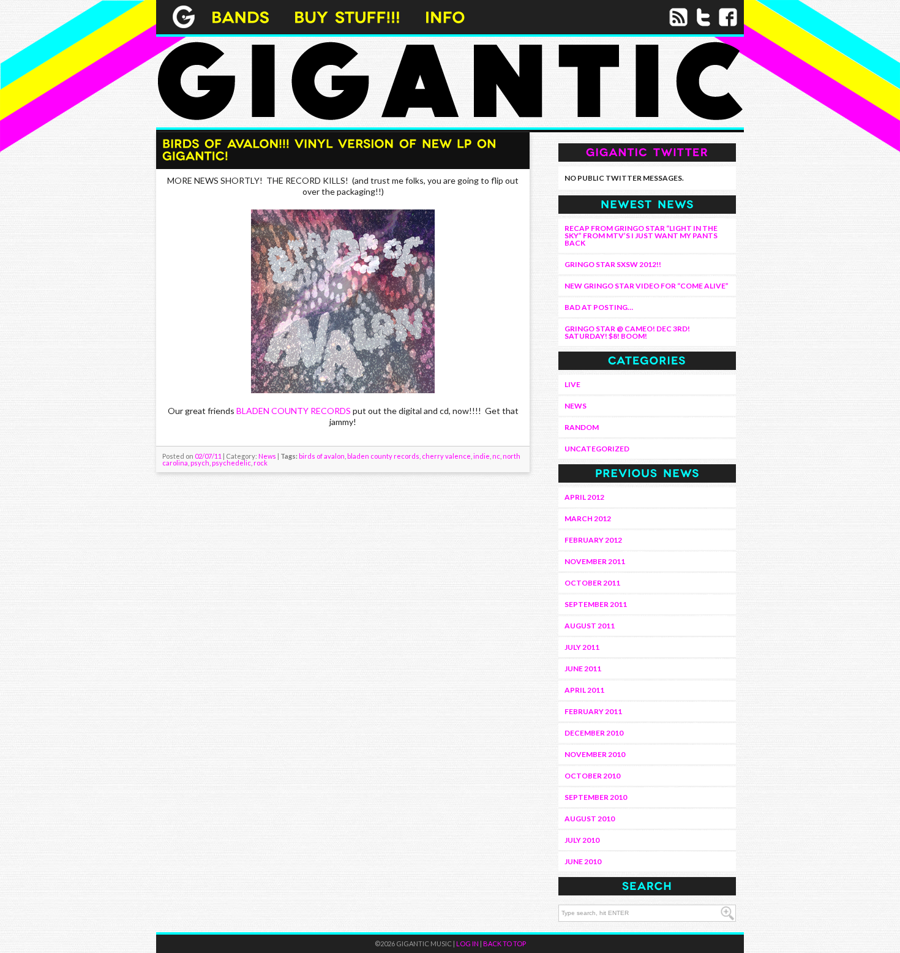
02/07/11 (208, 456)
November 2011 (594, 561)
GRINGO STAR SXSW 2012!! (612, 264)
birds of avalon (322, 456)
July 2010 (581, 840)
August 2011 (589, 625)
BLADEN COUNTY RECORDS (293, 410)
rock (260, 463)
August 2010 (589, 818)
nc (496, 456)
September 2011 (595, 604)
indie (481, 456)
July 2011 (581, 647)
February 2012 (593, 539)
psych (199, 463)
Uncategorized (596, 448)
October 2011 (592, 582)
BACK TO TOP (504, 943)
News (267, 456)
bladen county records (383, 456)
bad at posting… (598, 307)
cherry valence (446, 456)
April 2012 (584, 497)
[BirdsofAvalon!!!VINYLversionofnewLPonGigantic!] (331, 148)
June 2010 (582, 861)
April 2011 (584, 690)
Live (572, 384)
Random (581, 427)
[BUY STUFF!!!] (347, 16)
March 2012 (587, 518)
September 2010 (595, 797)
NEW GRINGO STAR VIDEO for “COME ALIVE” (646, 285)
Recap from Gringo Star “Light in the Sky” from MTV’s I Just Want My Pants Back (641, 235)
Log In (467, 943)
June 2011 (582, 668)
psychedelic (231, 463)
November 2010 (594, 754)
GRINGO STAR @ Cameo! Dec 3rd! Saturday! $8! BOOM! (627, 332)
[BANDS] (240, 16)
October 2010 (592, 775)
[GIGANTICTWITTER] (647, 151)
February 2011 (593, 711)
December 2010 (593, 732)
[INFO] (445, 16)
